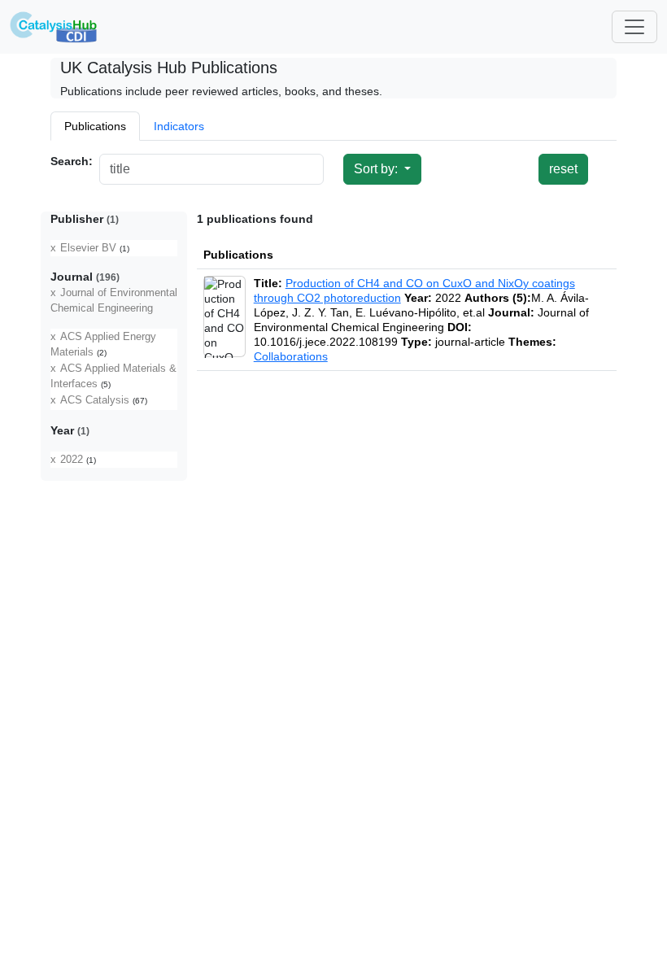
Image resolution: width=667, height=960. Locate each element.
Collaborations (291, 356)
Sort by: (377, 169)
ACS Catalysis (94, 400)
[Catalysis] (54, 27)
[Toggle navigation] (634, 27)
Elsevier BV (88, 248)
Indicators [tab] (179, 126)
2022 (71, 459)
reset (563, 169)
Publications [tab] (95, 126)
